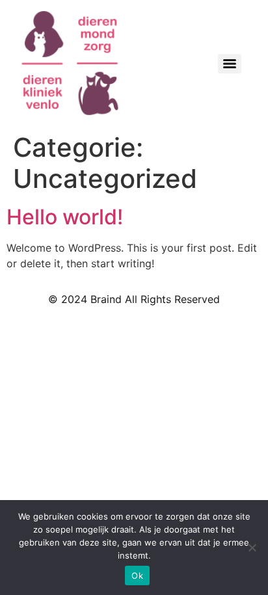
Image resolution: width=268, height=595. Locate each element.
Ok (137, 575)
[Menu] (229, 63)
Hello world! (65, 217)
